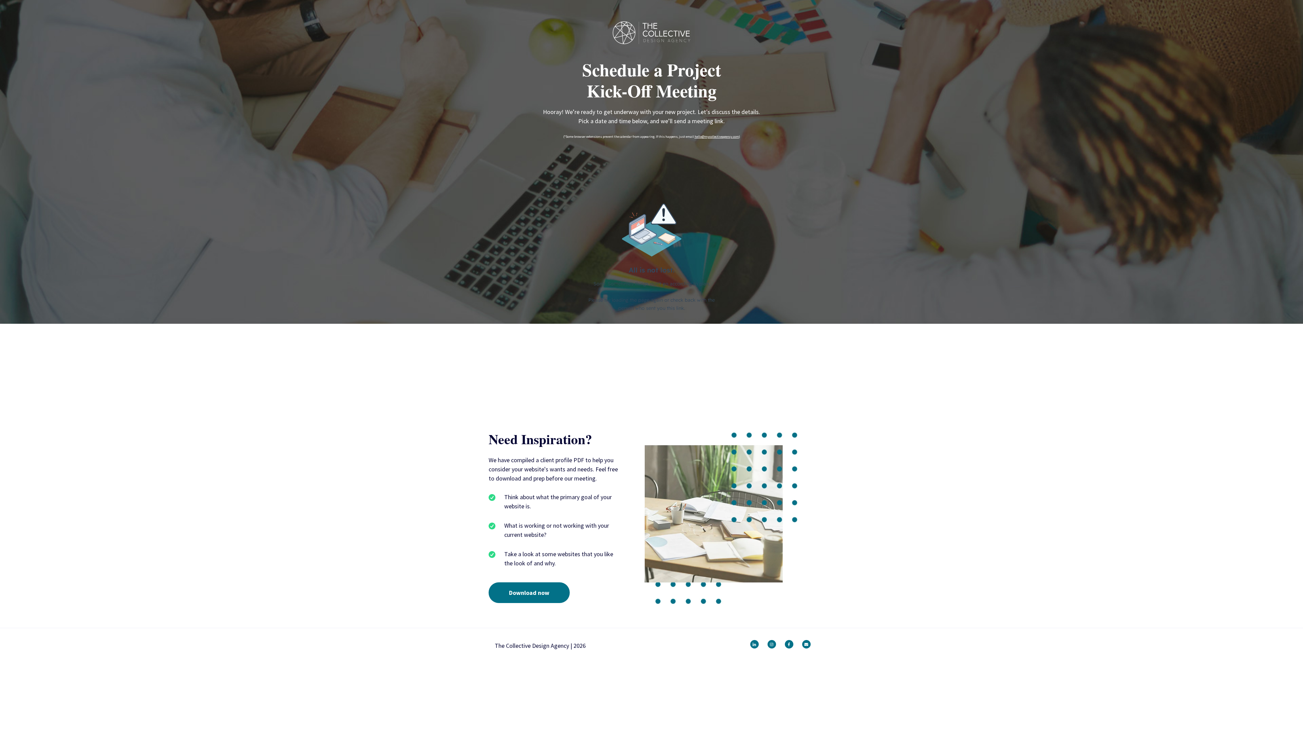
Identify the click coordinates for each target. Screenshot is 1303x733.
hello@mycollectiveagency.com (717, 136)
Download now (529, 593)
